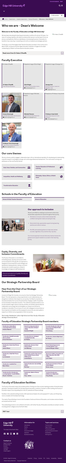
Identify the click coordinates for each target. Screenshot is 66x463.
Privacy (35, 458)
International (27, 425)
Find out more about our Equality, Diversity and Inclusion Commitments (15, 274)
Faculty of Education (33, 19)
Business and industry (29, 434)
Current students (54, 1)
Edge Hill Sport (48, 427)
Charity (48, 458)
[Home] (14, 6)
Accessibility (53, 458)
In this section (55, 15)
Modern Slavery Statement (10, 460)
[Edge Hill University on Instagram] (7, 434)
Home (6, 19)
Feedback (60, 458)
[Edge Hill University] (8, 426)
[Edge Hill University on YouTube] (11, 434)
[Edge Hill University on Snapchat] (14, 434)
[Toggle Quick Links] (4, 11)
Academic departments (22, 19)
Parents (26, 427)
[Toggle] (62, 53)
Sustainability (48, 432)
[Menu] (62, 6)
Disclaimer (30, 458)
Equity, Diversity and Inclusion (51, 430)
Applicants (26, 432)
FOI (44, 458)
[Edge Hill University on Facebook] (4, 434)
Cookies (40, 458)
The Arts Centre (48, 425)
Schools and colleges (28, 430)
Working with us (48, 434)
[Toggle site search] (59, 6)
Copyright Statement (21, 460)
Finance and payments (50, 429)
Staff (61, 1)
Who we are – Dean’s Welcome (46, 19)
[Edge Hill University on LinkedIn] (17, 434)
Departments (12, 19)
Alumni (25, 429)
